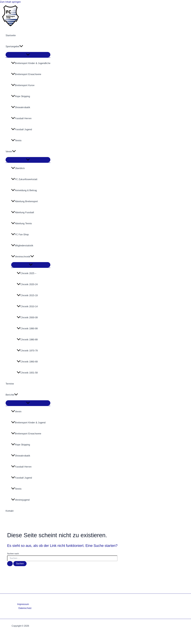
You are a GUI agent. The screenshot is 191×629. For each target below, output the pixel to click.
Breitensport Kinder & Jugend (30, 422)
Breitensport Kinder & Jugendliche (32, 63)
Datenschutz (25, 608)
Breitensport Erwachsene (28, 74)
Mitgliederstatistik (24, 245)
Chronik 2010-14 (29, 306)
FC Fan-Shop (22, 234)
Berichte (10, 394)
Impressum (23, 604)
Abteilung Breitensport (26, 201)
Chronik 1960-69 (29, 361)
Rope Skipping (22, 96)
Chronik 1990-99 (29, 328)
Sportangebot (12, 46)
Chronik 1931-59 (29, 372)
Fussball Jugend (23, 129)
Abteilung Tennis (23, 223)
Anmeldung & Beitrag (26, 190)
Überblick (20, 168)
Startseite (11, 35)
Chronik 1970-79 (29, 350)
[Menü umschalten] (28, 54)
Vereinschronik (22, 256)
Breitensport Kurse (24, 85)
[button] (21, 46)
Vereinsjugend (22, 500)
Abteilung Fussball (24, 212)
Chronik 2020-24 (29, 284)
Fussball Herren (23, 118)
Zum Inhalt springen (10, 2)
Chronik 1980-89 (29, 339)
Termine (10, 383)
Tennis (18, 140)
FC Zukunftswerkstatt (26, 179)
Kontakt (10, 511)
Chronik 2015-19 (29, 295)
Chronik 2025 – (28, 273)
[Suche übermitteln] (10, 563)
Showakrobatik (22, 107)
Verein (9, 151)
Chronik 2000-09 (29, 317)
